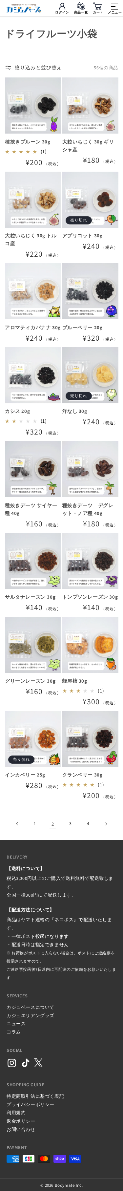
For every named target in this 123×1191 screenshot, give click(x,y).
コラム (14, 1032)
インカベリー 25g (25, 775)
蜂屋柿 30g (74, 681)
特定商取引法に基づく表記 (35, 1096)
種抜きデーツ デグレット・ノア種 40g (87, 509)
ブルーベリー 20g (82, 327)
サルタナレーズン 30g (30, 597)
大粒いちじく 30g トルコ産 (31, 239)
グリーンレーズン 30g (30, 681)
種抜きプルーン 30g (28, 141)
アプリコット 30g (82, 235)
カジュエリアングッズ (30, 1015)
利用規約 (16, 1113)
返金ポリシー (21, 1121)
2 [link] (52, 824)
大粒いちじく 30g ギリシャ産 (88, 145)
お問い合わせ (21, 1129)
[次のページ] (106, 824)
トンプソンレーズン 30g (90, 597)
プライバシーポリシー (30, 1104)
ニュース (16, 1024)
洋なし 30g (74, 411)
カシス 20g (17, 411)
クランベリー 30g (82, 775)
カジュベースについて (30, 1007)
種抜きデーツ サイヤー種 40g (31, 509)
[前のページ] (17, 824)
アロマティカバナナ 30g (33, 327)
